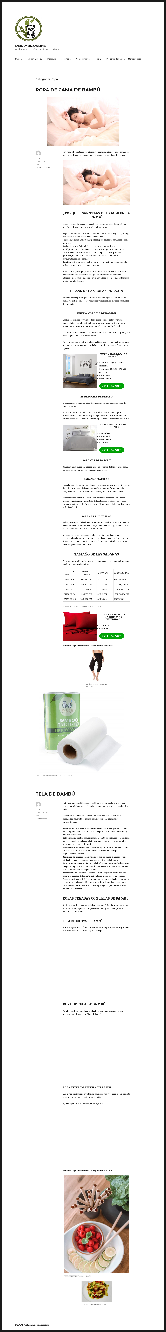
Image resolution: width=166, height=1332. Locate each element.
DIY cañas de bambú (115, 59)
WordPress (55, 1325)
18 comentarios (41, 819)
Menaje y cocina (135, 59)
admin (38, 158)
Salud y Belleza (35, 59)
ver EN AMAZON (112, 386)
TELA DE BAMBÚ (55, 794)
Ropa (98, 59)
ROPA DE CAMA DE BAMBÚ (68, 90)
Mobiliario (51, 59)
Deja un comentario (43, 167)
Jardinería (66, 59)
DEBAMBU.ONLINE (30, 46)
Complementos (83, 59)
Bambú (18, 59)
